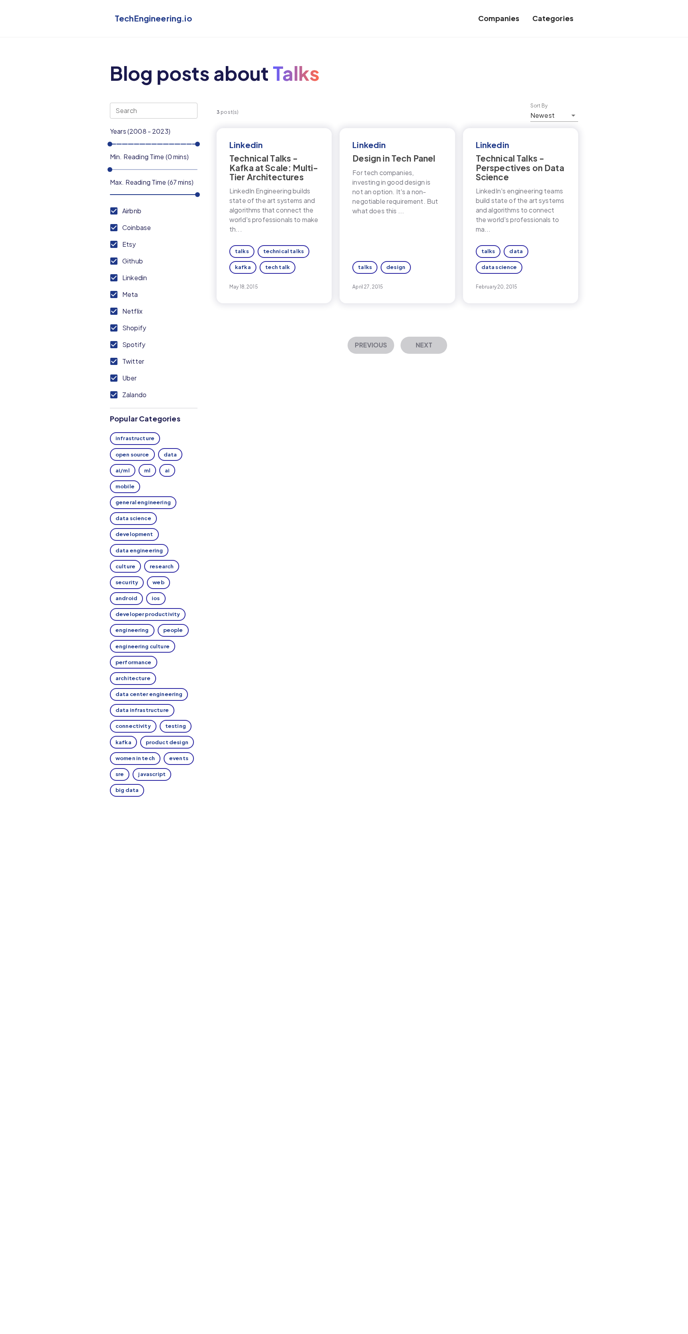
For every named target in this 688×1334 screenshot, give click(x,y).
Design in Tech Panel (393, 158)
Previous (371, 345)
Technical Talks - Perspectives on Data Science (520, 167)
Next (424, 345)
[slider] (110, 144)
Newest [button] (542, 115)
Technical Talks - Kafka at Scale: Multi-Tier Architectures (273, 167)
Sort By (539, 105)
